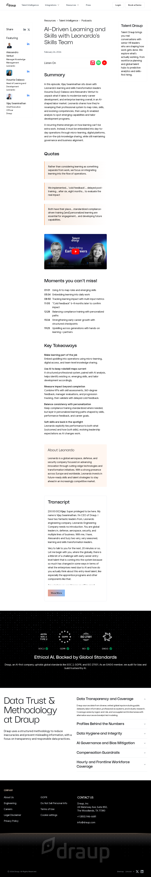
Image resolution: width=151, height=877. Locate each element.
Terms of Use (48, 809)
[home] (11, 5)
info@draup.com (86, 822)
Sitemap (120, 871)
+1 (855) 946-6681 (86, 816)
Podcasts (86, 20)
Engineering (10, 803)
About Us (9, 797)
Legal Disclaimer (12, 815)
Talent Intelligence (68, 20)
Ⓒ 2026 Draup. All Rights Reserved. (22, 871)
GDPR (44, 797)
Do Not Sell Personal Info (54, 803)
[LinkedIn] (142, 871)
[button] (52, 5)
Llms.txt (128, 871)
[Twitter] (137, 871)
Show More (56, 593)
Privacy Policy (11, 821)
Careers (8, 809)
